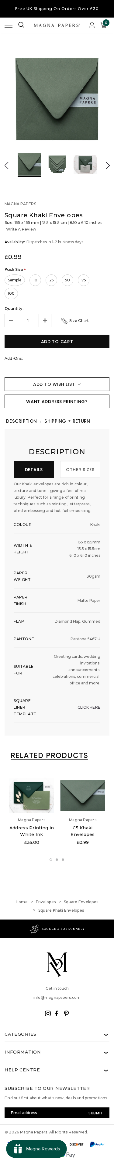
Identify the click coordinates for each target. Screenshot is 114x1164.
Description (21, 421)
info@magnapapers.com (57, 997)
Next (108, 165)
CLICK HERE (89, 707)
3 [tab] (63, 860)
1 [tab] (51, 860)
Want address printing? (57, 401)
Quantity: (14, 308)
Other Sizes (80, 470)
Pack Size (15, 269)
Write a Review (21, 229)
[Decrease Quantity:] (11, 320)
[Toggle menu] (8, 25)
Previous (6, 165)
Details (34, 470)
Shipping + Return (67, 421)
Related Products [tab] (49, 756)
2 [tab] (57, 860)
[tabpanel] (31, 812)
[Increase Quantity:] (45, 320)
